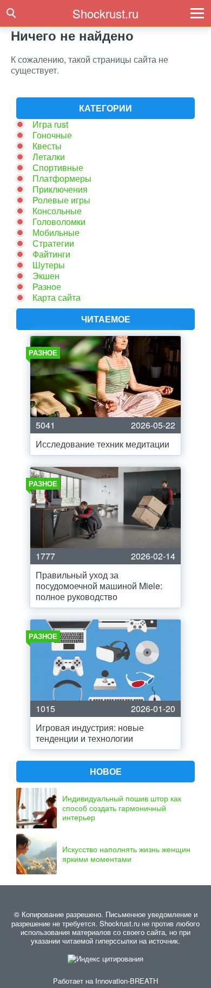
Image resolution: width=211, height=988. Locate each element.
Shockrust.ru (105, 13)
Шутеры (48, 265)
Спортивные (57, 167)
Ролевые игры (61, 200)
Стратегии (53, 243)
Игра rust (50, 124)
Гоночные (52, 135)
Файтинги (51, 254)
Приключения (60, 189)
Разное (46, 286)
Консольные (57, 211)
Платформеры (61, 178)
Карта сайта (56, 297)
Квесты (47, 146)
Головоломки (58, 221)
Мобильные (56, 232)
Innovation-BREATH (126, 981)
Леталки (48, 156)
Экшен (46, 275)
